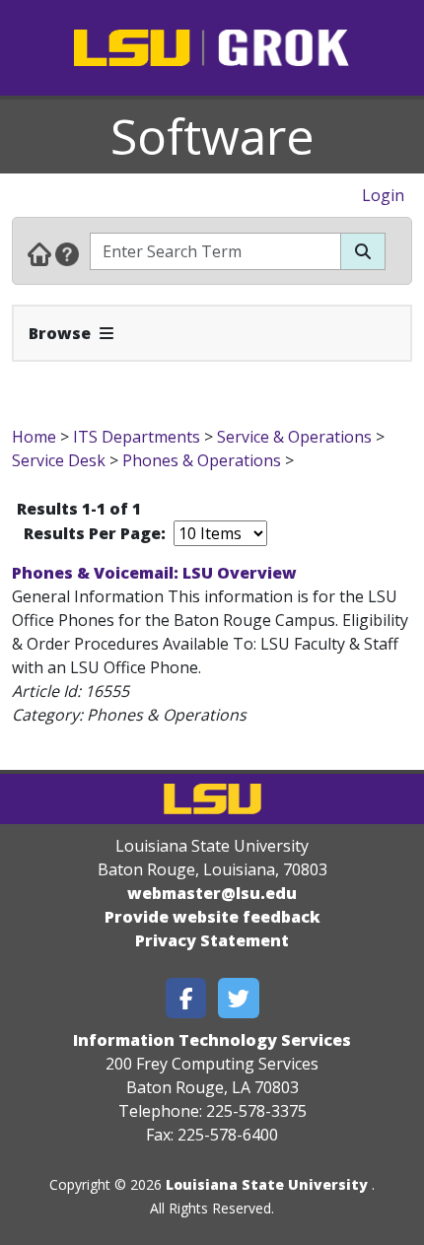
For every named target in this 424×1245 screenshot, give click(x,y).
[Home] (39, 253)
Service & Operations (294, 437)
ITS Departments (136, 437)
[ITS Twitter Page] (238, 998)
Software (212, 136)
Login (383, 195)
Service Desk (59, 460)
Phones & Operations (201, 460)
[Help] (67, 253)
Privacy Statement (212, 940)
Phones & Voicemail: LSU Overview (154, 573)
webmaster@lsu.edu (212, 893)
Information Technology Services (212, 1040)
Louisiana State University (267, 1184)
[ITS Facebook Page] (186, 998)
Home (34, 437)
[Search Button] (363, 251)
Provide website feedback (212, 917)
